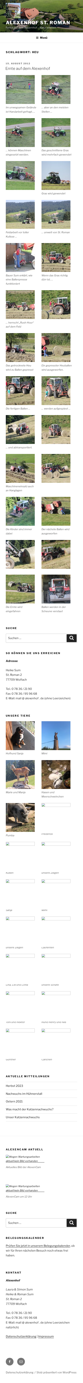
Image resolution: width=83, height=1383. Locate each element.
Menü (43, 37)
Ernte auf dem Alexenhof (27, 68)
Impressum (46, 1336)
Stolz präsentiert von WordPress (56, 1372)
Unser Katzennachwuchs (23, 1117)
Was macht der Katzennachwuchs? (29, 1109)
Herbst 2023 (14, 1086)
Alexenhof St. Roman (38, 22)
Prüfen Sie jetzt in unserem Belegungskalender (38, 1246)
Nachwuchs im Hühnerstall (24, 1094)
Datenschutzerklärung (21, 1336)
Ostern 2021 (14, 1101)
